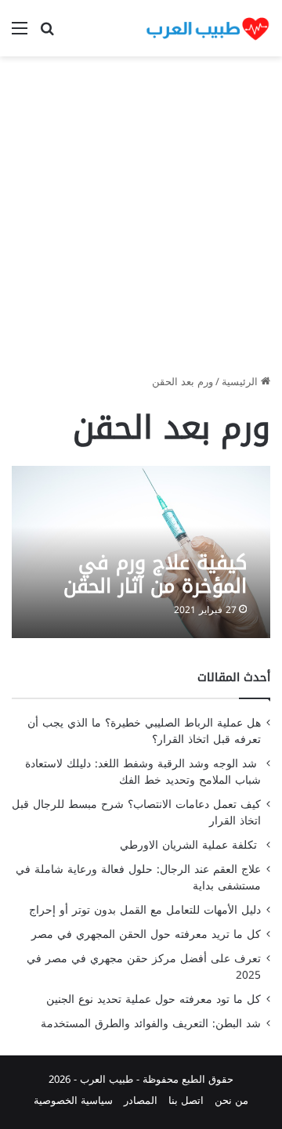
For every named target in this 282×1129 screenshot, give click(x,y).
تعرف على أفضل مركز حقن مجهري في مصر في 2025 (144, 967)
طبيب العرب (106, 1079)
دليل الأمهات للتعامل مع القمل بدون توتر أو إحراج (145, 910)
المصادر (140, 1100)
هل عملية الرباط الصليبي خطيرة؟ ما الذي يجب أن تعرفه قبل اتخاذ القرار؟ (144, 731)
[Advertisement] (141, 221)
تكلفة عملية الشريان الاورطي (190, 845)
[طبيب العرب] (207, 28)
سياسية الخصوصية (73, 1100)
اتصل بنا (186, 1100)
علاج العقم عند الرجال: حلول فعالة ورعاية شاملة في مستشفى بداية (138, 878)
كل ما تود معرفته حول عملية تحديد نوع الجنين (153, 999)
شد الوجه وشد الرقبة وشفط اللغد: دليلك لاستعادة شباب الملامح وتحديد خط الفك (143, 772)
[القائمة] (19, 34)
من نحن (231, 1100)
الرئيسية (241, 381)
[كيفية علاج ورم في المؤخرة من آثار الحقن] (140, 551)
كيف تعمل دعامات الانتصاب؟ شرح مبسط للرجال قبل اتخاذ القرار (136, 813)
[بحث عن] (47, 34)
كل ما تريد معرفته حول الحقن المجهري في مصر (146, 934)
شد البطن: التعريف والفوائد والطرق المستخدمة (151, 1023)
